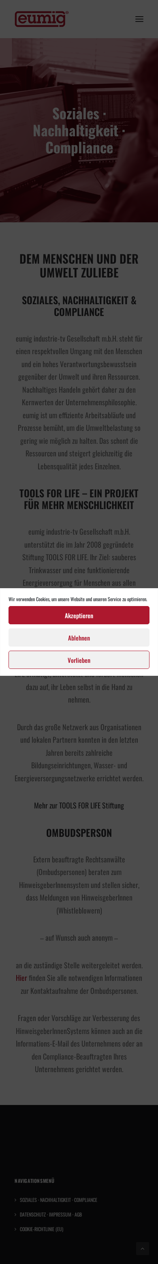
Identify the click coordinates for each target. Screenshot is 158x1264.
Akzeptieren (79, 615)
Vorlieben (79, 660)
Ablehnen (79, 637)
